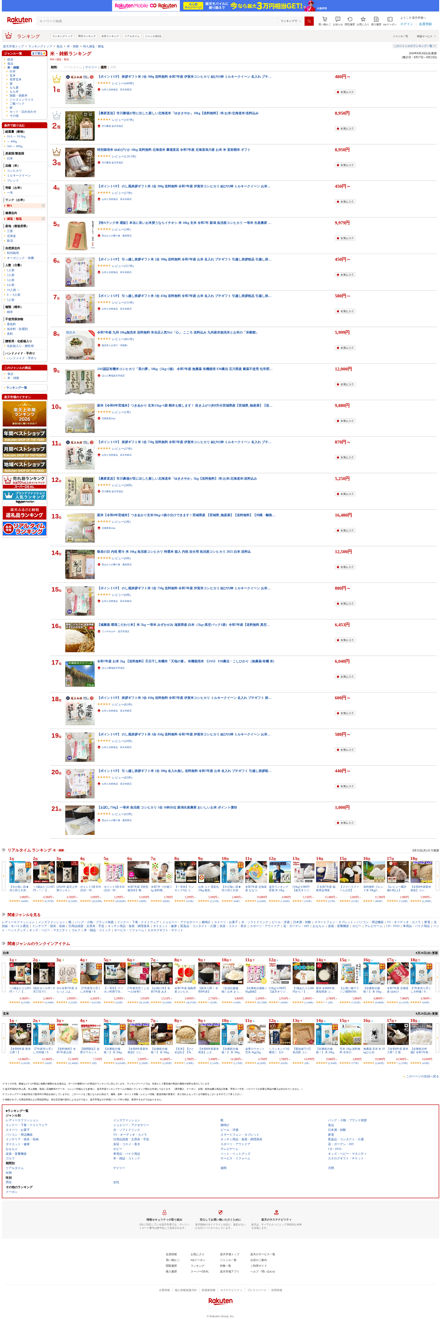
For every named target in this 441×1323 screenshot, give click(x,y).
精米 (10, 312)
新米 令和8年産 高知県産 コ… (325, 990)
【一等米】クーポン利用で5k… (113, 990)
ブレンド (13, 180)
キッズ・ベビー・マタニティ (48, 930)
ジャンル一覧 (400, 36)
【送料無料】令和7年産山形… (66, 1050)
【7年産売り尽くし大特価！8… (90, 990)
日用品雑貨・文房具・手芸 (86, 926)
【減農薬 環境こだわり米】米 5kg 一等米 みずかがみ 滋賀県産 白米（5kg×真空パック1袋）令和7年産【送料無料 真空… (183, 624)
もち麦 (14, 87)
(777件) (355, 1063)
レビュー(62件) (122, 814)
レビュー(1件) (121, 412)
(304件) (284, 1002)
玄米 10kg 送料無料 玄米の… (350, 1050)
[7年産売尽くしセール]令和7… (138, 990)
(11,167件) (404, 1002)
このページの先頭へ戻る (422, 1076)
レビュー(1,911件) (124, 156)
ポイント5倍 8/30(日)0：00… (90, 888)
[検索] (309, 21)
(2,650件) (261, 901)
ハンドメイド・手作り (22, 358)
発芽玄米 (16, 79)
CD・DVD (392, 926)
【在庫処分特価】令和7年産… (420, 1050)
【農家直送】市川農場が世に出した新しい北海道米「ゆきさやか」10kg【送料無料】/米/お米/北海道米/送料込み (178, 113)
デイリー (91, 67)
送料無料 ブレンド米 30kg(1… (373, 888)
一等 (10, 192)
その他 (14, 115)
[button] (338, 21)
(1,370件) (403, 1063)
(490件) (378, 901)
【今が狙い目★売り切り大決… (19, 888)
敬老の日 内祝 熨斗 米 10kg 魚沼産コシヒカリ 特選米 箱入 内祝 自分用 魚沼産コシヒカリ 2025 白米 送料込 (174, 551)
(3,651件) (25, 1063)
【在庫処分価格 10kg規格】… (256, 990)
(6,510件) (25, 1002)
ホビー (356, 926)
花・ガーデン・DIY (296, 926)
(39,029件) (97, 901)
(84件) (237, 901)
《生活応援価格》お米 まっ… (232, 990)
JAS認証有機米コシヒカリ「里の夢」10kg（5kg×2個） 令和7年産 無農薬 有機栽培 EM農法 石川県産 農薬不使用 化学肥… (185, 369)
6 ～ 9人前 (13, 294)
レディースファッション (18, 922)
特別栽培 (13, 253)
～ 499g (12, 141)
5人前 (10, 300)
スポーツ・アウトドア (265, 926)
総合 (10, 59)
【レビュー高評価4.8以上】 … (396, 888)
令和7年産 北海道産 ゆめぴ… (397, 990)
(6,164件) (167, 1002)
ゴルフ (75, 930)
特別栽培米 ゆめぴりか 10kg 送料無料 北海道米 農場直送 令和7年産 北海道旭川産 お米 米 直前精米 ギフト (174, 149)
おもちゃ (319, 926)
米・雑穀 (73, 46)
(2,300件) (426, 901)
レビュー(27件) (122, 193)
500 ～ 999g (15, 146)
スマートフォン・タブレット (333, 922)
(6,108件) (49, 1002)
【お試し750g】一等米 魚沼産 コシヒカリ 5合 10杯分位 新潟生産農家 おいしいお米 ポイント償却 (167, 807)
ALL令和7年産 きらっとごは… (67, 990)
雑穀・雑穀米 (19, 95)
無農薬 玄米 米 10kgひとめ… (374, 1050)
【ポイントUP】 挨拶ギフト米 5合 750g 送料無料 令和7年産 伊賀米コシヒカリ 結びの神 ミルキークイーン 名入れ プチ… (184, 442)
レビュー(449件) (123, 83)
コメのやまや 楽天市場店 (115, 631)
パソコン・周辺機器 (370, 922)
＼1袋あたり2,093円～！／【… (43, 888)
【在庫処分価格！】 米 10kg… (373, 990)
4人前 (10, 285)
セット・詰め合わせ (23, 111)
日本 (10, 158)
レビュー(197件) (123, 120)
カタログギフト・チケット (165, 930)
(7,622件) (355, 1002)
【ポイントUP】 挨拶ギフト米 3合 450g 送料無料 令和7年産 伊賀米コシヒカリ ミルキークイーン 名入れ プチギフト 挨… (184, 698)
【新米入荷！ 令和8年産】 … (208, 990)
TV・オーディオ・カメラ (404, 922)
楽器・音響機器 (338, 926)
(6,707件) (49, 901)
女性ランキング (110, 36)
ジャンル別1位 (153, 36)
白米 (13, 71)
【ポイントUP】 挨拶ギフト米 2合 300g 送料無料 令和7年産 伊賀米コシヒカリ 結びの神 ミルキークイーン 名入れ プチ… (184, 76)
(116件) (237, 1002)
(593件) (425, 1002)
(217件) (331, 901)
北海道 (11, 236)
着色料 (11, 324)
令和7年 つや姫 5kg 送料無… (161, 888)
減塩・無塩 (14, 218)
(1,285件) (167, 1063)
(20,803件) (121, 901)
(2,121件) (214, 901)
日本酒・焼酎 (302, 922)
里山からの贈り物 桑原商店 (117, 235)
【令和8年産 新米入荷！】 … (20, 1050)
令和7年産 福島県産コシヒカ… (185, 990)
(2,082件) (379, 1063)
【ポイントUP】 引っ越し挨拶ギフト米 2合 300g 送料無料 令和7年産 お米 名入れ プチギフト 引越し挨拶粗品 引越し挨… (184, 259)
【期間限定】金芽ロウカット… (89, 1050)
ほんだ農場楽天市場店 (113, 375)
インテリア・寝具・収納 (48, 926)
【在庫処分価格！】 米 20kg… (114, 1050)
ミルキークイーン (19, 175)
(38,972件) (191, 1002)
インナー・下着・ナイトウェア (138, 922)
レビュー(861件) (123, 339)
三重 (10, 231)
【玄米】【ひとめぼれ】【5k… (184, 1050)
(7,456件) (285, 901)
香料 (10, 334)
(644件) (24, 901)
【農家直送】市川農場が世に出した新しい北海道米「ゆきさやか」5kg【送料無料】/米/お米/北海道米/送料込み (177, 478)
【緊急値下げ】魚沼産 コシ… (302, 1050)
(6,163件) (72, 901)
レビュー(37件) (122, 448)
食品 (59, 46)
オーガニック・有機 (20, 258)
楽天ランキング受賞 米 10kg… (278, 888)
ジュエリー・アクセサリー (180, 922)
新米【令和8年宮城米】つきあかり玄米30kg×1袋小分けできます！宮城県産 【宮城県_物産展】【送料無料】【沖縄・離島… (186, 515)
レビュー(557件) (123, 266)
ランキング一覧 (16, 387)
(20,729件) (262, 1002)
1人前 (10, 270)
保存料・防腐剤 (17, 329)
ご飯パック (17, 103)
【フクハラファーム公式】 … (349, 888)
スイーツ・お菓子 (226, 922)
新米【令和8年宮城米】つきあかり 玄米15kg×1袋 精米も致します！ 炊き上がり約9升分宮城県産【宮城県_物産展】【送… (184, 405)
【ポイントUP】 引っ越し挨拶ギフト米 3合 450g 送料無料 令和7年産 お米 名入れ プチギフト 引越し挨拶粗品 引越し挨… (184, 296)
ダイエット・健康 (165, 926)
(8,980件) (379, 1002)
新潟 (10, 240)
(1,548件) (308, 1002)
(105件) (48, 1063)
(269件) (142, 901)
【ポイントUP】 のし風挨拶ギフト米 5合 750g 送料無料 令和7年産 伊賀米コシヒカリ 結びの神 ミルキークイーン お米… (184, 588)
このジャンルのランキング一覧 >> (415, 46)
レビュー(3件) (121, 229)
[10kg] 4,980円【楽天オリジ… (302, 888)
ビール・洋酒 (281, 922)
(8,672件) (96, 1002)
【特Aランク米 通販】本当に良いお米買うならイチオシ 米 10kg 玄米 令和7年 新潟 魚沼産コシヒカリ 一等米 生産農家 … (184, 223)
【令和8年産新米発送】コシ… (420, 888)
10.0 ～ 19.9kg (16, 136)
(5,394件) (332, 1063)
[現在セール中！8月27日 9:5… (44, 990)
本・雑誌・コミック (97, 930)
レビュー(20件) (122, 741)
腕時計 (206, 922)
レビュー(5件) (121, 522)
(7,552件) (72, 1002)
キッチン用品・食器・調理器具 (129, 926)
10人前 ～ (13, 290)
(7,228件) (403, 901)
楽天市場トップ (13, 46)
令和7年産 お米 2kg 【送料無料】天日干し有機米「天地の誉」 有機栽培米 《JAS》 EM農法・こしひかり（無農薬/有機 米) (185, 661)
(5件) (94, 1063)
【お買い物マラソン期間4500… (349, 990)
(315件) (189, 901)
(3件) (306, 1063)
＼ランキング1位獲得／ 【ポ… (279, 1050)
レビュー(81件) (122, 704)
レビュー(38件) (122, 485)
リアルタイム (132, 36)
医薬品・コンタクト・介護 (198, 926)
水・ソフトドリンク (254, 922)
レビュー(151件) (123, 302)
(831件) (284, 1063)
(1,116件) (214, 1063)
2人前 (10, 275)
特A (9, 205)
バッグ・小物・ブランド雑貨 (94, 922)
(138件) (189, 1063)
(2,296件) (143, 1063)
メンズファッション (51, 922)
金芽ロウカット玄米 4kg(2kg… (255, 1050)
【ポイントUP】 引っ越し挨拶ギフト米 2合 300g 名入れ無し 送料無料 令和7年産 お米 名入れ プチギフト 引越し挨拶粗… (184, 771)
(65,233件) (144, 1002)
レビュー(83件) (122, 777)
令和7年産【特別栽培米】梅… (137, 888)
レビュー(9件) (121, 558)
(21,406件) (73, 1063)
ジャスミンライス (22, 99)
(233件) (119, 1002)
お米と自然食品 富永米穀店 (117, 89)
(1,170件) (238, 1063)
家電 (427, 922)
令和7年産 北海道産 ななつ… (256, 888)
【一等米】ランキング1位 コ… (184, 888)
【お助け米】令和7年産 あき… (160, 990)
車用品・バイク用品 (416, 926)
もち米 (14, 91)
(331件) (307, 901)
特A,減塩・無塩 (93, 46)
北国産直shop (108, 418)
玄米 (13, 75)
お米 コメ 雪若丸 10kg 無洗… (208, 888)
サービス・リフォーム (129, 930)
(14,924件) (121, 1063)
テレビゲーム (374, 926)
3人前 (10, 280)
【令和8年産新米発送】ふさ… (208, 1050)
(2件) (330, 1002)
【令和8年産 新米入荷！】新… (397, 1050)
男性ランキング (87, 36)
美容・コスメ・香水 (233, 926)
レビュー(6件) (121, 595)
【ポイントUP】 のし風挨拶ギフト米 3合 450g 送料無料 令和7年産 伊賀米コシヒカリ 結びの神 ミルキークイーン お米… (184, 734)
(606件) (166, 901)
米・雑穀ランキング (70, 53)
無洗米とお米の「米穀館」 (115, 345)
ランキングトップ (62, 36)
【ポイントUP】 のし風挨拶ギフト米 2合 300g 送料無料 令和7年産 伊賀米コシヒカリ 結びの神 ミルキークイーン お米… (184, 186)
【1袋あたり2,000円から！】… (303, 990)
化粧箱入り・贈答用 (20, 346)
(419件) (425, 1063)
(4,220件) (261, 1063)
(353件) (213, 1002)
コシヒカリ (14, 170)
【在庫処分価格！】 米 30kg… (161, 1050)
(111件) (355, 901)
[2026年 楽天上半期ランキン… (67, 888)
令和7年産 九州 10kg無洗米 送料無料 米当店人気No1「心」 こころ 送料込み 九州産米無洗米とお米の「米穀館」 (178, 332)
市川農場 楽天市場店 (112, 126)
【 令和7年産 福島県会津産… (325, 888)
